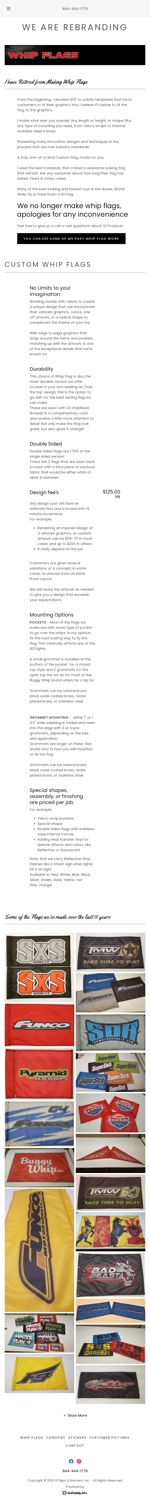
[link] (71, 1461)
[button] (11, 8)
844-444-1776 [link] (75, 8)
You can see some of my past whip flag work (71, 238)
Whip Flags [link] (31, 1437)
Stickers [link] (77, 1437)
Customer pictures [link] (109, 1437)
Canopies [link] (55, 1437)
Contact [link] (75, 1445)
